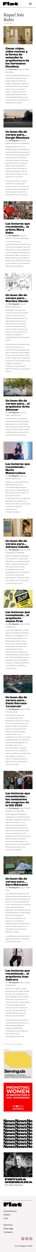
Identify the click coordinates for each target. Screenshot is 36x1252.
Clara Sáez (13, 69)
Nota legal (8, 1229)
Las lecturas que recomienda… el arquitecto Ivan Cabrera (18, 975)
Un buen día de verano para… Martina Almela (17, 298)
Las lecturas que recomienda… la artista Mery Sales (18, 228)
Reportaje (9, 72)
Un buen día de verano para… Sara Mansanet (17, 881)
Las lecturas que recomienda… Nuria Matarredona (18, 469)
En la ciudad (15, 238)
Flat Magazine (14, 141)
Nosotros (8, 1225)
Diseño (7, 1215)
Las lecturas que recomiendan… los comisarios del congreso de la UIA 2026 (18, 799)
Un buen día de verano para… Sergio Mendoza (17, 134)
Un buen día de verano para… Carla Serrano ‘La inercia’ (16, 702)
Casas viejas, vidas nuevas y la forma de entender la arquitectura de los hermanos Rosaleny (17, 57)
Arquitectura (16, 143)
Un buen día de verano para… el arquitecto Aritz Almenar (18, 405)
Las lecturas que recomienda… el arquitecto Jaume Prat (18, 617)
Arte (7, 712)
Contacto (8, 1232)
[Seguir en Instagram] (30, 1238)
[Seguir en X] (26, 1238)
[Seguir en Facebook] (22, 1238)
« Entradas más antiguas (13, 1044)
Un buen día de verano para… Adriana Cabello (17, 544)
